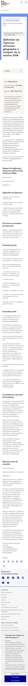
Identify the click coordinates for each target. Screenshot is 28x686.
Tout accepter (15, 680)
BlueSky (8, 583)
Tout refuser (15, 677)
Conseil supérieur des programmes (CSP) (10, 630)
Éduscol (3, 595)
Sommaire (7, 71)
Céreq (2, 619)
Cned (2, 600)
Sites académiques (5, 616)
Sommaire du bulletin (12, 20)
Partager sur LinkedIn (17, 561)
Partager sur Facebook (4, 561)
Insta (3, 578)
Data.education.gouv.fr (6, 625)
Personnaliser (15, 674)
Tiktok (13, 578)
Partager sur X (8, 561)
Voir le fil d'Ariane (5, 10)
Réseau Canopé (4, 602)
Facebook (8, 578)
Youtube (3, 583)
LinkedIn (18, 578)
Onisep (2, 597)
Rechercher (21, 2)
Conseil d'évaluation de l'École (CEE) (9, 627)
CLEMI (2, 605)
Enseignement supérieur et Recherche (9, 614)
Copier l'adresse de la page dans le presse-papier (4, 565)
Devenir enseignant (5, 592)
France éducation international (8, 607)
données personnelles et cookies (14, 669)
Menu (25, 2)
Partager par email (21, 561)
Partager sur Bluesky (12, 561)
